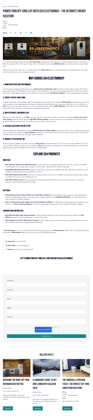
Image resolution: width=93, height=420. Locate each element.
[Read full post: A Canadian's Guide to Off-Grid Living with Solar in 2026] (46, 368)
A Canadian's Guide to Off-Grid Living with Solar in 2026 (45, 384)
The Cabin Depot (13, 25)
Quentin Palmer (7, 388)
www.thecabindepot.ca (22, 245)
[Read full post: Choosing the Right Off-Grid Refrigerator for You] (17, 368)
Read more (8, 408)
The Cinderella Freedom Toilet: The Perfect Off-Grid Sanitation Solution (75, 384)
